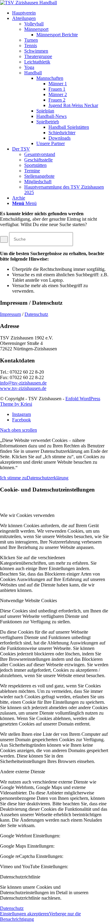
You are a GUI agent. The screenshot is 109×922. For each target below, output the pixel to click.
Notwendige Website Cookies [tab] (28, 600)
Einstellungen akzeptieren (24, 913)
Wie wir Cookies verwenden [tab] (27, 515)
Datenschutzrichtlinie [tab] (20, 876)
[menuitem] (60, 13)
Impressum (10, 314)
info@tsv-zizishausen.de (23, 382)
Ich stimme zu (13, 477)
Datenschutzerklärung (47, 477)
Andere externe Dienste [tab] (22, 771)
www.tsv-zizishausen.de (23, 388)
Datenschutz (36, 314)
